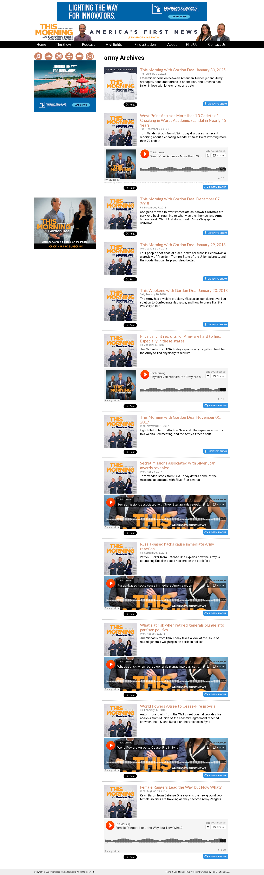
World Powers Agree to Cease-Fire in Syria (178, 706)
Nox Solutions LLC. (221, 872)
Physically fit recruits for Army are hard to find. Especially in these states (180, 338)
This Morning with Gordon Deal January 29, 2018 (183, 244)
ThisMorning (110, 182)
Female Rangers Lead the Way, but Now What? (181, 787)
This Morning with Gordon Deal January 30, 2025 (183, 69)
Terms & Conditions (174, 872)
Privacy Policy (192, 872)
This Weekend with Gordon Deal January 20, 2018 (184, 290)
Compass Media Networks (63, 872)
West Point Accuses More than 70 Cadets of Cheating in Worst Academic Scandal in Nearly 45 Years (183, 120)
